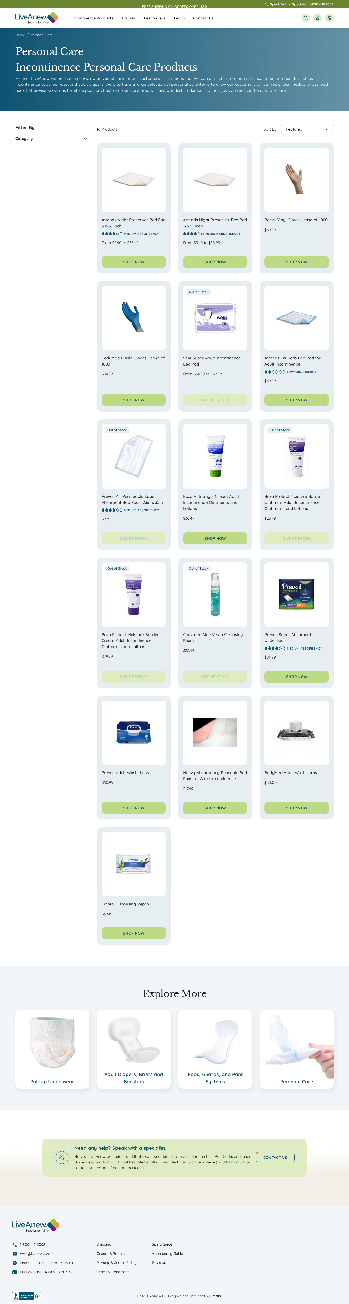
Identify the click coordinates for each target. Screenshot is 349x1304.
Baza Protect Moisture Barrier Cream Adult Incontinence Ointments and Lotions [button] (130, 640)
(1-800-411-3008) (230, 1162)
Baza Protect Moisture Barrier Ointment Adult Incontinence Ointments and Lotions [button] (293, 502)
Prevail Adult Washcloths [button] (125, 772)
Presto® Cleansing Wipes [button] (125, 903)
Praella (216, 1296)
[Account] (317, 18)
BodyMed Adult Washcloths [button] (290, 772)
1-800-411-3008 (321, 4)
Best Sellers (154, 18)
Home (20, 35)
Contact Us (203, 18)
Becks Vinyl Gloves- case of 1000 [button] (296, 219)
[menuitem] (93, 18)
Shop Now (133, 261)
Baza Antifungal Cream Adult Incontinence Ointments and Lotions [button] (211, 502)
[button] (93, 18)
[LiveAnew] (36, 18)
